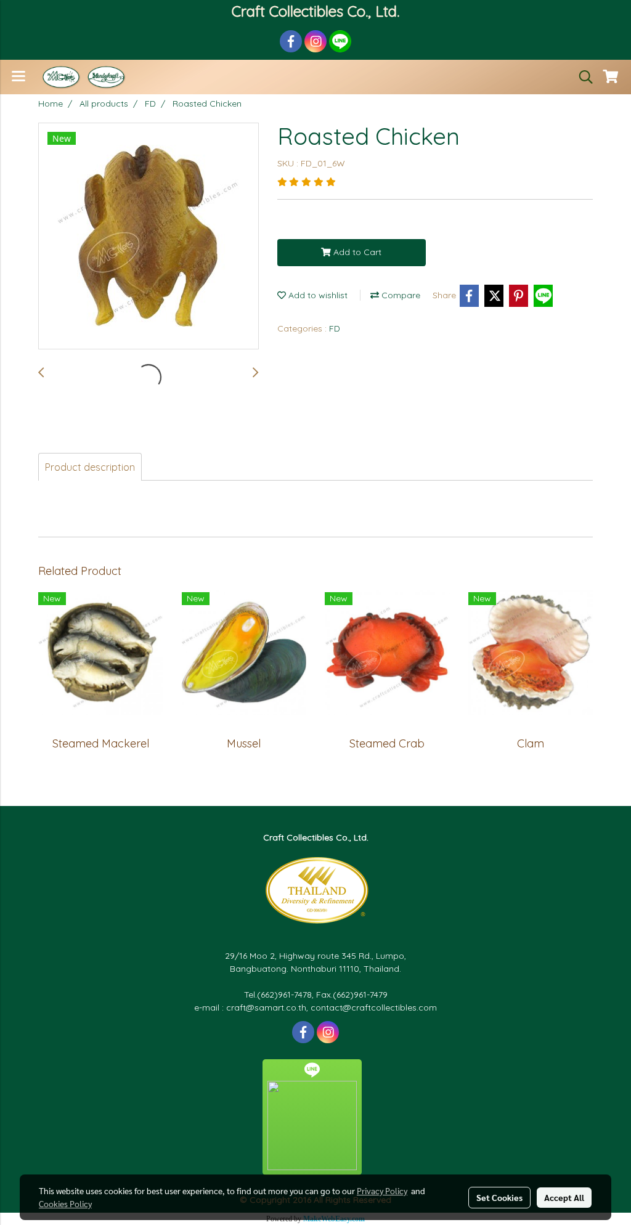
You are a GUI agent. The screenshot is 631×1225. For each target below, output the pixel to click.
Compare (399, 295)
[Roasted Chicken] (148, 236)
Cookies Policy (65, 1203)
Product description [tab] (90, 467)
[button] (581, 77)
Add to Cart (356, 252)
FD (334, 328)
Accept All (564, 1197)
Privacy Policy (382, 1190)
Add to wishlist (317, 295)
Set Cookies (499, 1197)
